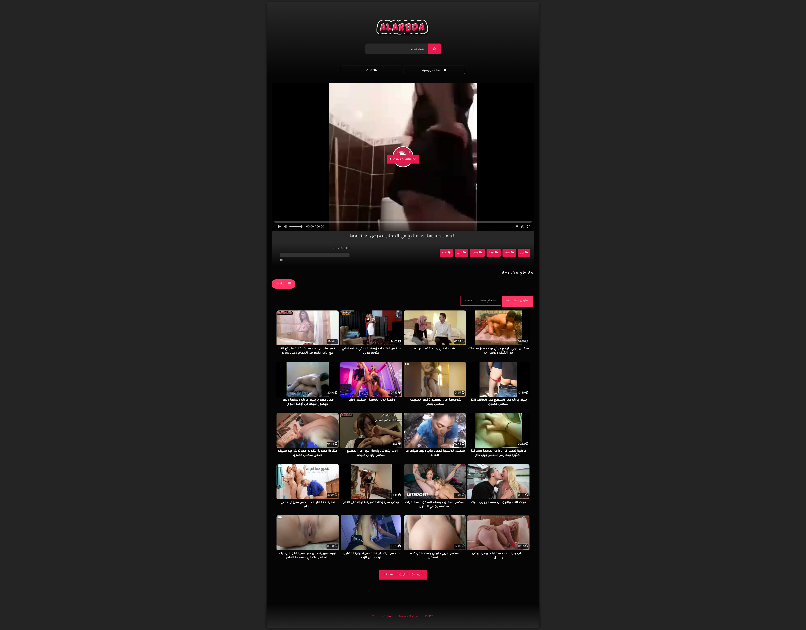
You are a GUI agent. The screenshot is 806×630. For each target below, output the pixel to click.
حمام (507, 253)
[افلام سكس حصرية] (403, 28)
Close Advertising (403, 159)
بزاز (522, 253)
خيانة (491, 253)
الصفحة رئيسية (432, 70)
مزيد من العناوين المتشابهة (403, 574)
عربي (459, 253)
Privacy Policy (408, 617)
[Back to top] (793, 617)
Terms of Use (381, 617)
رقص (475, 253)
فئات (369, 70)
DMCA (429, 617)
